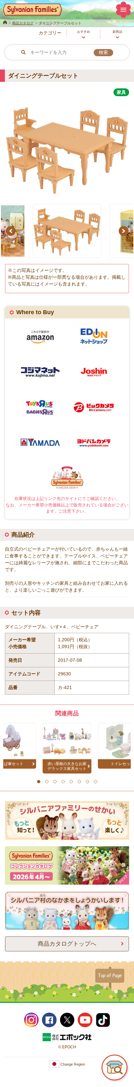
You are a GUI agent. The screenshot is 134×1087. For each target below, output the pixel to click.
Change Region (72, 1064)
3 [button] (54, 782)
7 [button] (87, 782)
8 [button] (95, 782)
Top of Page (110, 975)
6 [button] (79, 782)
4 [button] (62, 782)
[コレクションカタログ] (67, 881)
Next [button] (124, 231)
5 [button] (71, 782)
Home (5, 22)
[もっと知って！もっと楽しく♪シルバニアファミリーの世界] (67, 836)
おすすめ (83, 31)
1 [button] (38, 782)
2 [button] (46, 782)
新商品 (117, 31)
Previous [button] (12, 231)
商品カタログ (23, 23)
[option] (67, 146)
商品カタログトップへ (67, 943)
